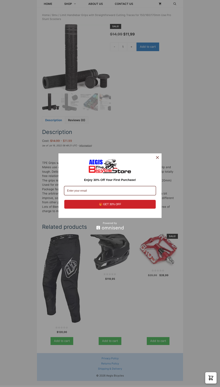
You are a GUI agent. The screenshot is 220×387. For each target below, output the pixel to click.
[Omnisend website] (110, 226)
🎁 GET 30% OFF (110, 204)
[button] (211, 378)
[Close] (157, 157)
